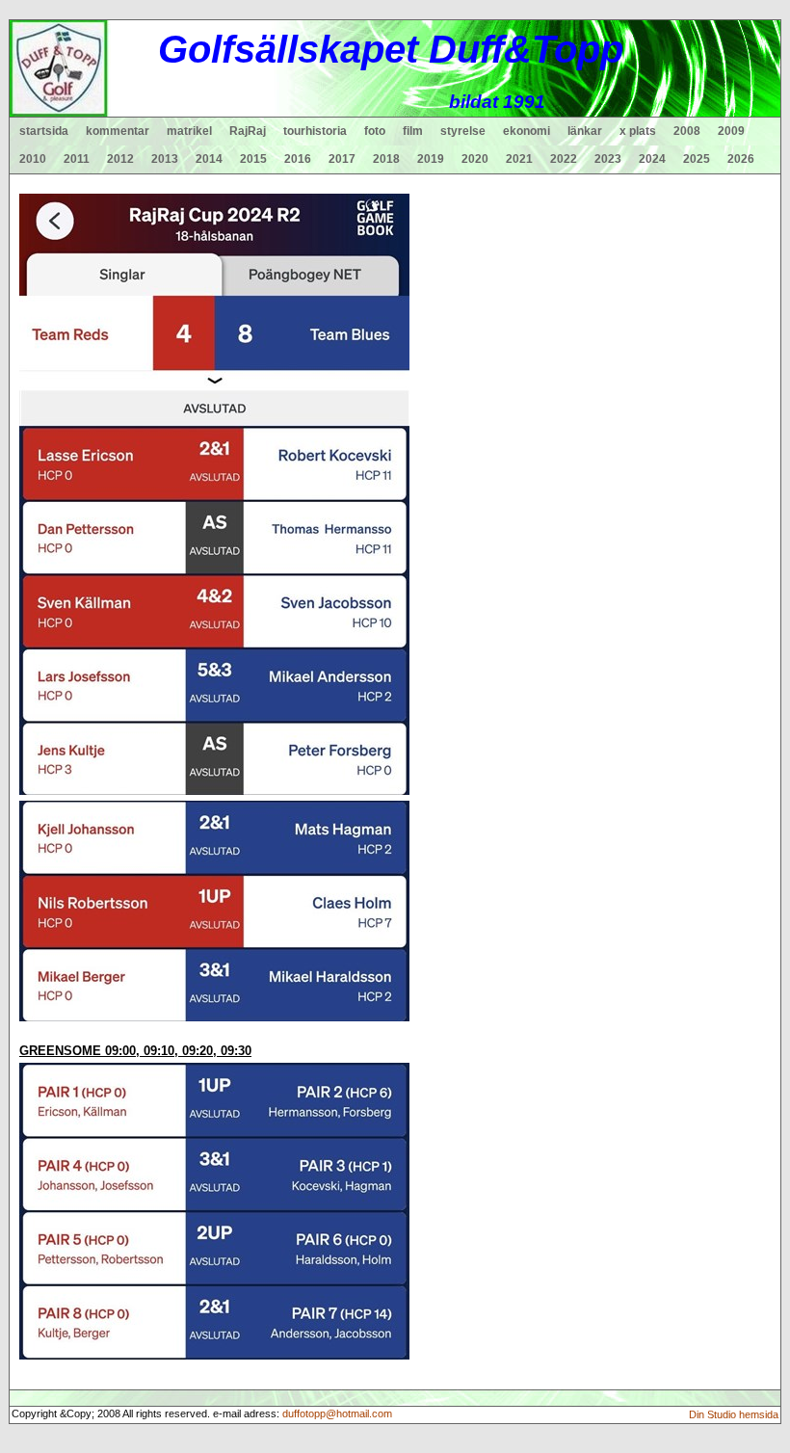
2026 (740, 159)
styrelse (463, 131)
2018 (386, 159)
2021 (519, 159)
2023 (607, 159)
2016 (297, 159)
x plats (637, 131)
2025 (696, 159)
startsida (43, 131)
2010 (32, 159)
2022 (563, 159)
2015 (253, 159)
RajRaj (247, 131)
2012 (120, 159)
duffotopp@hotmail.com (337, 1413)
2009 (731, 131)
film (413, 131)
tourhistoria (315, 131)
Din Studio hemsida (733, 1414)
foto (374, 131)
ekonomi (526, 131)
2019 (430, 159)
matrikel (189, 131)
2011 (77, 159)
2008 (686, 131)
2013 (164, 159)
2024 (652, 159)
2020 (474, 159)
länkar (584, 131)
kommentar (117, 131)
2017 (342, 159)
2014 (209, 159)
